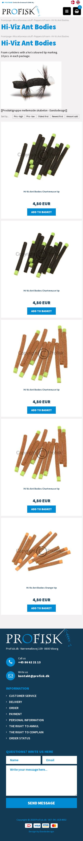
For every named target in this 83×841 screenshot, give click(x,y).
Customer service (22, 696)
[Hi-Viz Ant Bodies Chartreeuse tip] (41, 156)
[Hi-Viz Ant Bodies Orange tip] (41, 552)
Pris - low (30, 116)
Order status (19, 738)
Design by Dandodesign (41, 831)
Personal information (26, 720)
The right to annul (24, 726)
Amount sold (72, 116)
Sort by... (5, 116)
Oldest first (43, 116)
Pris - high (18, 116)
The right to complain (26, 732)
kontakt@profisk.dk (33, 676)
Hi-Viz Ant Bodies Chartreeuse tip (42, 191)
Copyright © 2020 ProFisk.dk (32, 819)
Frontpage (6, 20)
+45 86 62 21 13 (29, 662)
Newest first (57, 116)
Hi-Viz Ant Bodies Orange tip (41, 587)
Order (14, 708)
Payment (15, 714)
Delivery (15, 702)
